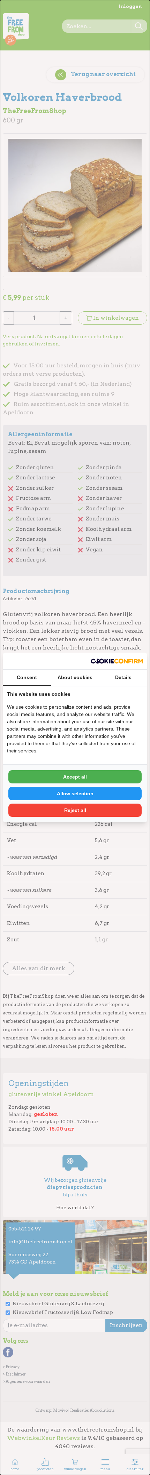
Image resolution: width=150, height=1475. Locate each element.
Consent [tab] (27, 677)
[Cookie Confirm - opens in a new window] (117, 661)
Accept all (75, 777)
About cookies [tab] (75, 677)
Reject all (75, 810)
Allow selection (75, 793)
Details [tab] (123, 677)
